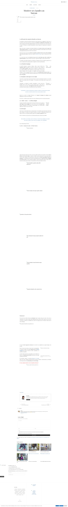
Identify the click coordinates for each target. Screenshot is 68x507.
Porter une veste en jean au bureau (33, 461)
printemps (20, 492)
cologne (19, 490)
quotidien (23, 492)
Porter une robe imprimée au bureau (44, 451)
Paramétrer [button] (57, 505)
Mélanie (27, 395)
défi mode (22, 392)
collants (16, 490)
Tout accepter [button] (61, 505)
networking (16, 492)
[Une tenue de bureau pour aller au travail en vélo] (22, 456)
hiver (23, 491)
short (21, 493)
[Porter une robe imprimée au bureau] (45, 447)
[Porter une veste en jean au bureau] (34, 456)
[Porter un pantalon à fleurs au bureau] (22, 447)
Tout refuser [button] (65, 505)
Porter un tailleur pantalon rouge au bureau (45, 461)
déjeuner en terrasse (35, 358)
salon (15, 493)
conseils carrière (23, 490)
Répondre (49, 410)
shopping (18, 493)
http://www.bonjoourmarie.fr (24, 412)
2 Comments (20, 408)
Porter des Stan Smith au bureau (32, 451)
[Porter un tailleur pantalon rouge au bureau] (45, 456)
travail (24, 493)
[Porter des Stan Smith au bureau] (34, 447)
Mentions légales (20, 501)
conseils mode (17, 491)
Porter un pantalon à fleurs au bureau (21, 451)
